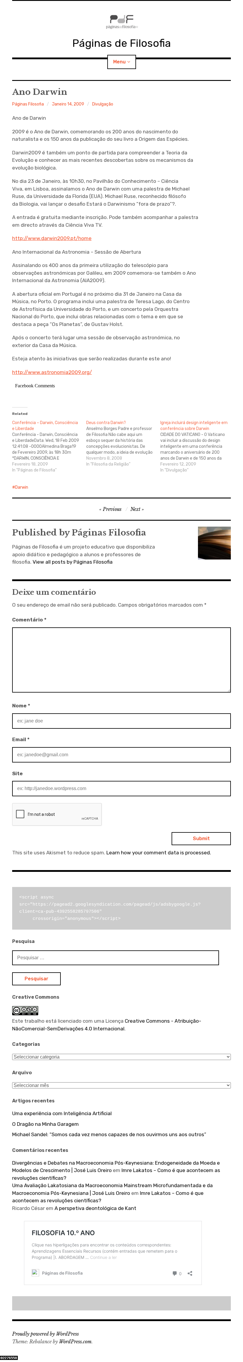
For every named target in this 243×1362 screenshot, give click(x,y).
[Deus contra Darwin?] (123, 443)
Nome (21, 706)
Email (21, 739)
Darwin (21, 487)
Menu (119, 62)
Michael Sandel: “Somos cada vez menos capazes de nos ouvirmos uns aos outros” (109, 1134)
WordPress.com (75, 1342)
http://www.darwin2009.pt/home (52, 238)
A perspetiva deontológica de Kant (95, 1208)
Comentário (29, 620)
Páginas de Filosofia (121, 43)
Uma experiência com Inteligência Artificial (62, 1113)
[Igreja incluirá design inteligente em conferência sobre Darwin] (197, 446)
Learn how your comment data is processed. (158, 853)
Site (17, 773)
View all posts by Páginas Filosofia (73, 562)
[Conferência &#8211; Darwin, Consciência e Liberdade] (49, 446)
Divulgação (102, 104)
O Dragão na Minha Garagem (45, 1124)
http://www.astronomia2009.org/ (52, 372)
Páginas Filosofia (28, 104)
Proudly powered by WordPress (45, 1334)
